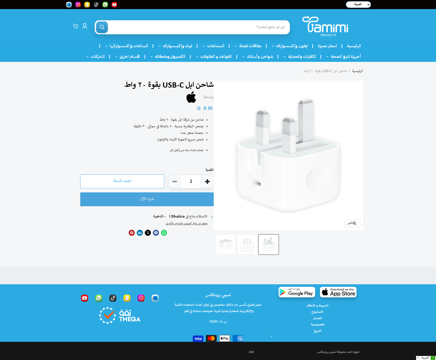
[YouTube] (84, 298)
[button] (426, 358)
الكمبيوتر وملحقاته (168, 57)
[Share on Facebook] (156, 233)
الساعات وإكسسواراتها (127, 46)
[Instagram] (141, 298)
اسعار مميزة (327, 46)
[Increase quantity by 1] (207, 181)
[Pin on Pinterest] (132, 233)
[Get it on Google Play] (297, 292)
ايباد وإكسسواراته (176, 46)
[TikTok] (113, 298)
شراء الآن (147, 199)
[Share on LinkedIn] (140, 233)
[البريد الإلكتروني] (155, 298)
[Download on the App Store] (338, 292)
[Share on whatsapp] (164, 233)
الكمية (210, 170)
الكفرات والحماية (300, 57)
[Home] (325, 26)
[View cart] (75, 26)
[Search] (102, 27)
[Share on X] (148, 233)
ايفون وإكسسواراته (290, 46)
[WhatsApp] (98, 298)
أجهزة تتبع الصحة (344, 57)
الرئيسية (354, 46)
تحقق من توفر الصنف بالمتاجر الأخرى (186, 223)
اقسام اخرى (128, 57)
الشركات (96, 57)
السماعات (214, 46)
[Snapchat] (127, 298)
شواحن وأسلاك (258, 57)
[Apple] (191, 97)
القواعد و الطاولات (214, 57)
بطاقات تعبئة (248, 46)
